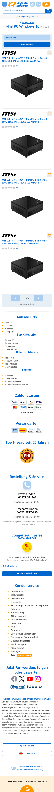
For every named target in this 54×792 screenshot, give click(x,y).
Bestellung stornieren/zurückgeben (29, 605)
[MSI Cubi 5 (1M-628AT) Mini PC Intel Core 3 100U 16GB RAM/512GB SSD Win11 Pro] (27, 146)
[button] (32, 4)
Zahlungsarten (17, 595)
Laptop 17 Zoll (11, 349)
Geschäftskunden (19, 620)
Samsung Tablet (11, 361)
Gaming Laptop (11, 343)
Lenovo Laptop (11, 367)
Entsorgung (16, 651)
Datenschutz (17, 630)
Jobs (21, 655)
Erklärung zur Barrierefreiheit (24, 637)
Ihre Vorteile (17, 591)
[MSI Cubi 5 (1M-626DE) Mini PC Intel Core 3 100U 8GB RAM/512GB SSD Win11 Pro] (27, 85)
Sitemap (8, 323)
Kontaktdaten (17, 648)
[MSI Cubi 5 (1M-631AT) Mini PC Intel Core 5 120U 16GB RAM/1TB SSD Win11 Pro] (27, 268)
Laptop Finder (10, 332)
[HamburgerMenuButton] (4, 4)
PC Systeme (28, 22)
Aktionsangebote (19, 616)
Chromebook (10, 346)
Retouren (15, 609)
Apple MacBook (11, 364)
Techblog (8, 326)
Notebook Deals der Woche (16, 385)
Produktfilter (27, 45)
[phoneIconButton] (27, 485)
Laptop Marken (11, 378)
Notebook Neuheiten (13, 381)
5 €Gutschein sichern (27, 573)
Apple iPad (9, 358)
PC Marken (9, 375)
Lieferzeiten (16, 602)
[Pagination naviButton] (15, 298)
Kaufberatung (17, 613)
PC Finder (9, 329)
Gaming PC (9, 340)
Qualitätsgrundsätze (20, 641)
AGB (13, 627)
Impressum (16, 623)
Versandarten (17, 598)
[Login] (32, 4)
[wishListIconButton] (38, 4)
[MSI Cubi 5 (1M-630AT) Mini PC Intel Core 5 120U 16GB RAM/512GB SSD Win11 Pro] (27, 207)
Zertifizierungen (18, 644)
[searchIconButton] (48, 11)
